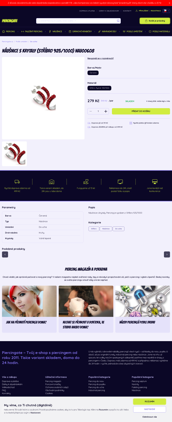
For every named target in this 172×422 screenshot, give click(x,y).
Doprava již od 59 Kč (100, 123)
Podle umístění (134, 31)
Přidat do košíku (141, 111)
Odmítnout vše (149, 417)
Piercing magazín (53, 381)
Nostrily (135, 384)
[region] (43, 153)
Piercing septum (139, 381)
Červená (93, 73)
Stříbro (94, 229)
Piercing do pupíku (97, 384)
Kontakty (127, 11)
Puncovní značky (53, 384)
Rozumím (149, 401)
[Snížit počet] (91, 111)
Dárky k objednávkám (109, 11)
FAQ (4, 390)
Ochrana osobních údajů (56, 387)
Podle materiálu (161, 31)
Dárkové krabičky (82, 31)
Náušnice (57, 31)
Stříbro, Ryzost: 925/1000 (99, 88)
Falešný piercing (33, 31)
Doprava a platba (87, 11)
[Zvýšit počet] (106, 111)
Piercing (10, 31)
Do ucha (118, 229)
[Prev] (5, 254)
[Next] (167, 254)
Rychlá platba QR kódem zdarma (146, 123)
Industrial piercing (97, 390)
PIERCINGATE (9, 21)
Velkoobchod (8, 387)
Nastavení (149, 409)
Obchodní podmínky (54, 390)
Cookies (49, 393)
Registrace (156, 11)
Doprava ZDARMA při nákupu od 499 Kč (107, 127)
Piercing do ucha (96, 387)
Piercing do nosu (96, 381)
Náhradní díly (109, 31)
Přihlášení (143, 11)
